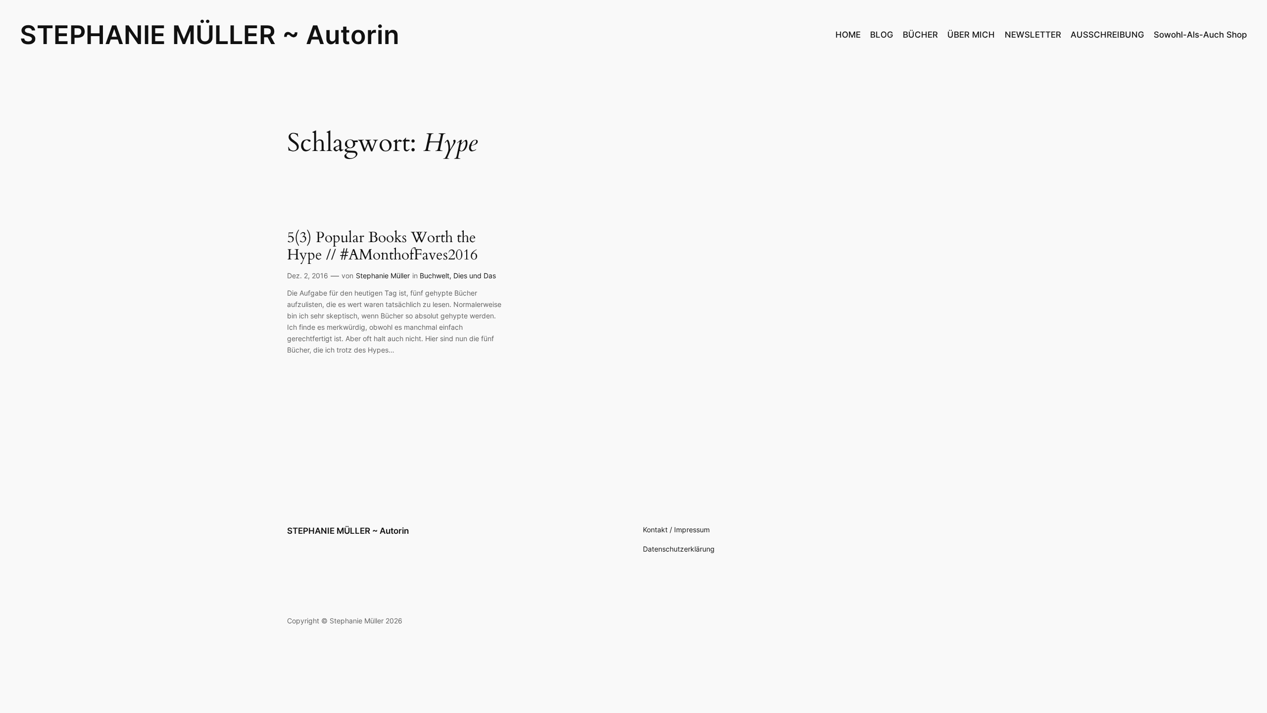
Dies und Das (474, 275)
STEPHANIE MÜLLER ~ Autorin (209, 35)
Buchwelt (434, 275)
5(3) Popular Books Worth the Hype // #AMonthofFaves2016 (382, 246)
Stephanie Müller (383, 275)
